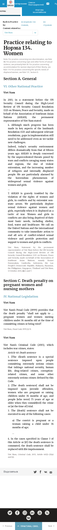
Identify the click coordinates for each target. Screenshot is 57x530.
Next (50, 526)
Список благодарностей (36, 3)
